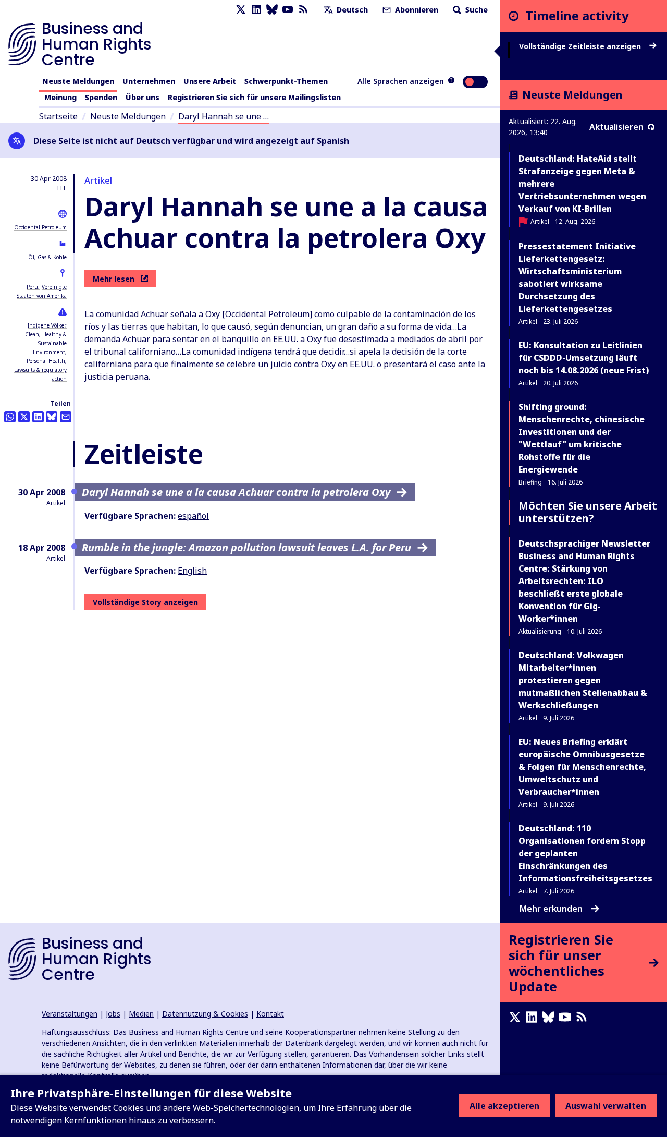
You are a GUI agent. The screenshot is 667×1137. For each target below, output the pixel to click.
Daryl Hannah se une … (223, 116)
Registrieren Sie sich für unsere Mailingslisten (254, 97)
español (193, 516)
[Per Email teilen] (65, 416)
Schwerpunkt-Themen (286, 81)
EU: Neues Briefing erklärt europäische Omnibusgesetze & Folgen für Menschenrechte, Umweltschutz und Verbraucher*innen (582, 766)
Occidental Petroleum (40, 227)
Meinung (60, 97)
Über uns (142, 97)
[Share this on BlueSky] (51, 416)
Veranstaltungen (69, 1014)
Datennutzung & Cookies (205, 1014)
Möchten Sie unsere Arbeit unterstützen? (587, 512)
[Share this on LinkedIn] (38, 416)
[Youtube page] (287, 9)
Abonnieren (415, 10)
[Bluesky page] (272, 9)
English (192, 570)
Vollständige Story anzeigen (145, 602)
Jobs (113, 1014)
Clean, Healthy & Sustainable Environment (46, 343)
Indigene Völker (46, 325)
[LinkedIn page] (256, 9)
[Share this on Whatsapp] (10, 416)
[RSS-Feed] (303, 9)
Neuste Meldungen (78, 81)
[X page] (240, 9)
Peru (32, 287)
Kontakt (270, 1014)
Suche (475, 10)
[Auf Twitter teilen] (24, 416)
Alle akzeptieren (504, 1105)
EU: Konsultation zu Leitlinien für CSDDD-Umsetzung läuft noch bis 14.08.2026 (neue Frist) (583, 358)
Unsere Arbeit (209, 81)
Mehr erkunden (551, 908)
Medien (141, 1014)
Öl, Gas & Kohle (47, 257)
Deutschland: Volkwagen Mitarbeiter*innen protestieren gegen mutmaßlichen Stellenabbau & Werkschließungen (582, 680)
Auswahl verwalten (605, 1105)
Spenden (101, 97)
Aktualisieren (616, 126)
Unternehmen (148, 81)
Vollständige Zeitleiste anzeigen (581, 46)
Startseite (58, 116)
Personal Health (46, 361)
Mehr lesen (113, 279)
